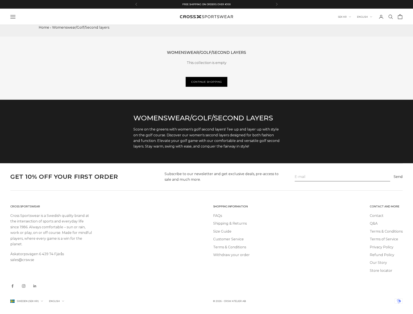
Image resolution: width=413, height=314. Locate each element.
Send (398, 177)
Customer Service (228, 239)
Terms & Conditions (229, 247)
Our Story (378, 263)
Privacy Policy (381, 247)
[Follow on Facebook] (12, 286)
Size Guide (222, 231)
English (362, 16)
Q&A (374, 223)
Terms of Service (384, 239)
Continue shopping (206, 81)
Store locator (381, 271)
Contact (377, 216)
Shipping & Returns (230, 223)
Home (44, 27)
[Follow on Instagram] (24, 286)
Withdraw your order (231, 255)
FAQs (217, 216)
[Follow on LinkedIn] (35, 286)
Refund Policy (382, 255)
